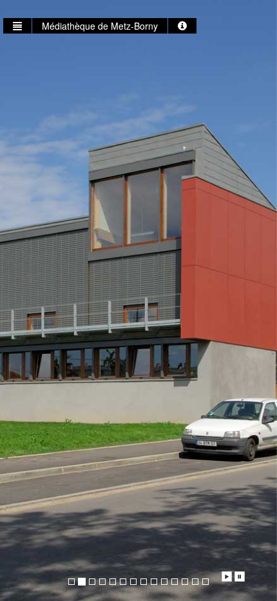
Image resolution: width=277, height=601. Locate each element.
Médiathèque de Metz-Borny (100, 25)
